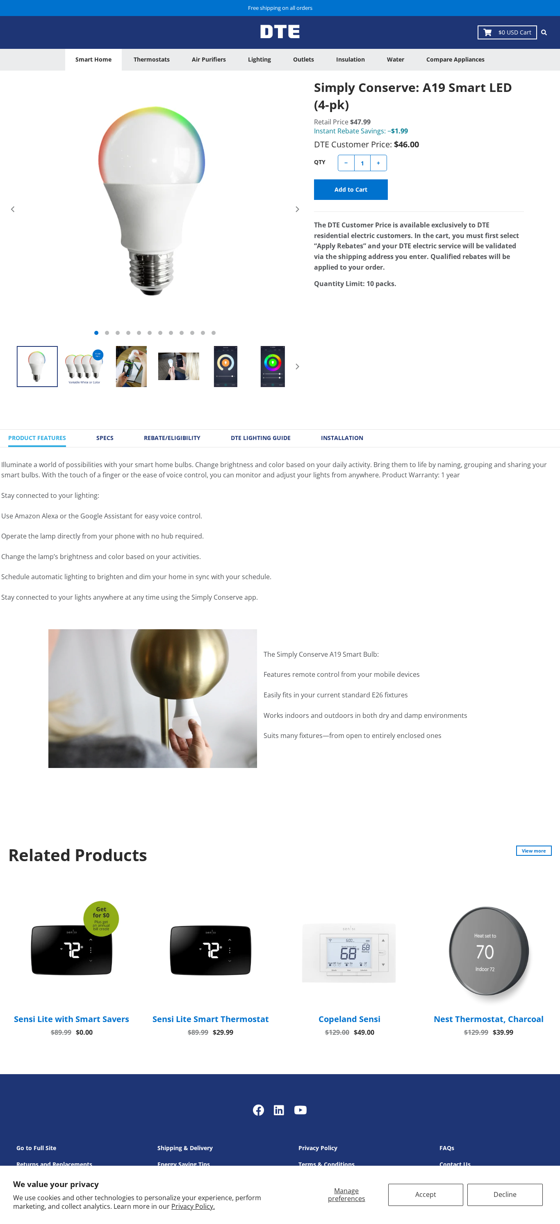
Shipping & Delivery (185, 1148)
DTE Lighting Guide (261, 438)
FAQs (446, 1148)
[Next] (297, 209)
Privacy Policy (317, 1148)
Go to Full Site (36, 1148)
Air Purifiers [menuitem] (209, 59)
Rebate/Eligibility (172, 438)
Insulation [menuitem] (350, 59)
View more (534, 851)
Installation (342, 438)
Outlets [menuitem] (303, 59)
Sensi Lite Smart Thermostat (211, 1019)
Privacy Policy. (193, 1206)
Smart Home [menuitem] (93, 59)
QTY (320, 162)
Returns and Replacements (54, 1164)
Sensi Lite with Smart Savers (71, 1019)
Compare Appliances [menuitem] (455, 59)
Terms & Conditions (326, 1164)
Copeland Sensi (349, 1019)
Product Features (37, 438)
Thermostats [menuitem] (152, 59)
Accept (425, 1194)
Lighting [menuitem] (259, 59)
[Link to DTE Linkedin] (279, 1110)
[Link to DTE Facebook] (260, 1110)
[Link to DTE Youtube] (300, 1110)
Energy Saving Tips (183, 1164)
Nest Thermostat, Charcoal (489, 1019)
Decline (505, 1194)
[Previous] (13, 209)
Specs (105, 438)
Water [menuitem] (395, 59)
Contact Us (455, 1164)
